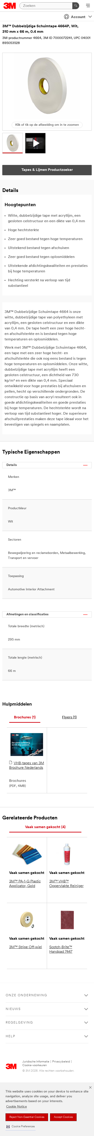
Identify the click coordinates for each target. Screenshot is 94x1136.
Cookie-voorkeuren (34, 1065)
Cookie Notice (16, 1107)
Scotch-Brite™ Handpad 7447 (60, 949)
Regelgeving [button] (19, 1022)
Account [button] (78, 17)
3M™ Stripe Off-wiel (25, 947)
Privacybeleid (61, 1061)
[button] (20, 1127)
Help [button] (10, 1036)
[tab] (24, 717)
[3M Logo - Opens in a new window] (9, 5)
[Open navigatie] (88, 6)
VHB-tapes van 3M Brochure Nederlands (26, 765)
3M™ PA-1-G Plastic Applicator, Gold (25, 884)
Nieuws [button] (13, 1009)
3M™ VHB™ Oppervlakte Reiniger (66, 884)
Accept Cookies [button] (63, 1117)
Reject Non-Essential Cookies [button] (26, 1117)
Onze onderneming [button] (26, 995)
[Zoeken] (75, 5)
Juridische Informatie (35, 1061)
